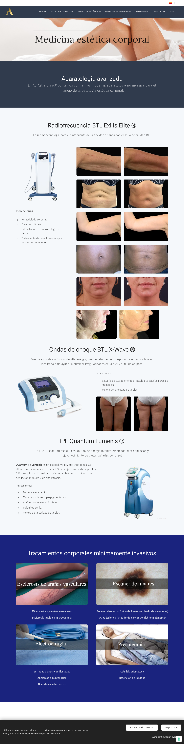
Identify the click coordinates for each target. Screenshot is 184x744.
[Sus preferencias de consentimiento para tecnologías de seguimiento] (179, 739)
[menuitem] (42, 11)
